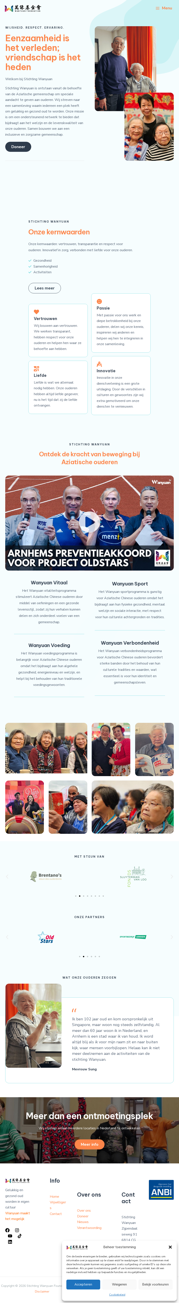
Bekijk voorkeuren (155, 1284)
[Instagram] (17, 1230)
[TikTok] (19, 1236)
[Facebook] (7, 1230)
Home (54, 1196)
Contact (56, 1213)
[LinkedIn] (10, 1242)
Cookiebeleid (117, 1294)
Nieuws (83, 1222)
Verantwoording (89, 1227)
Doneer (82, 1216)
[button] (170, 1247)
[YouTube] (10, 1236)
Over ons (84, 1210)
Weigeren (119, 1284)
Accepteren (83, 1284)
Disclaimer (42, 1291)
